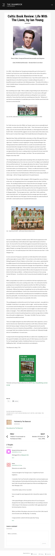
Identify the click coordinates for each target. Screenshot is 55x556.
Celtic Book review (21, 413)
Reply (13, 457)
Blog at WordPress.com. (27, 553)
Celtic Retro (31, 413)
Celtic (13, 413)
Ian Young (38, 413)
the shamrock (14, 4)
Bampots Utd (25, 455)
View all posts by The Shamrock (14, 428)
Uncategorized (16, 411)
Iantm (13, 463)
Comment (44, 543)
